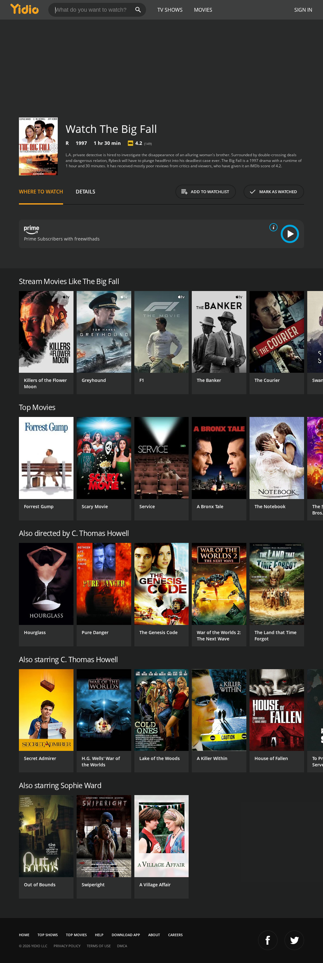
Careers (175, 934)
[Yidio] (24, 10)
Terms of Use (99, 945)
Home (24, 934)
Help (99, 934)
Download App (126, 934)
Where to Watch (41, 191)
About (154, 934)
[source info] (272, 227)
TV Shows (170, 9)
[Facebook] (268, 940)
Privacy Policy (67, 945)
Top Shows (48, 934)
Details (85, 191)
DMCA (122, 945)
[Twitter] (294, 940)
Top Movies (76, 934)
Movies (203, 9)
